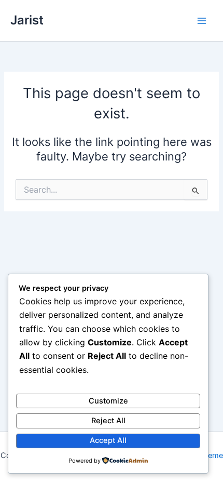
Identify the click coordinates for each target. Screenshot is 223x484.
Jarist (27, 20)
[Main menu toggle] (202, 21)
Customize (108, 401)
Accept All (108, 440)
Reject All (108, 420)
